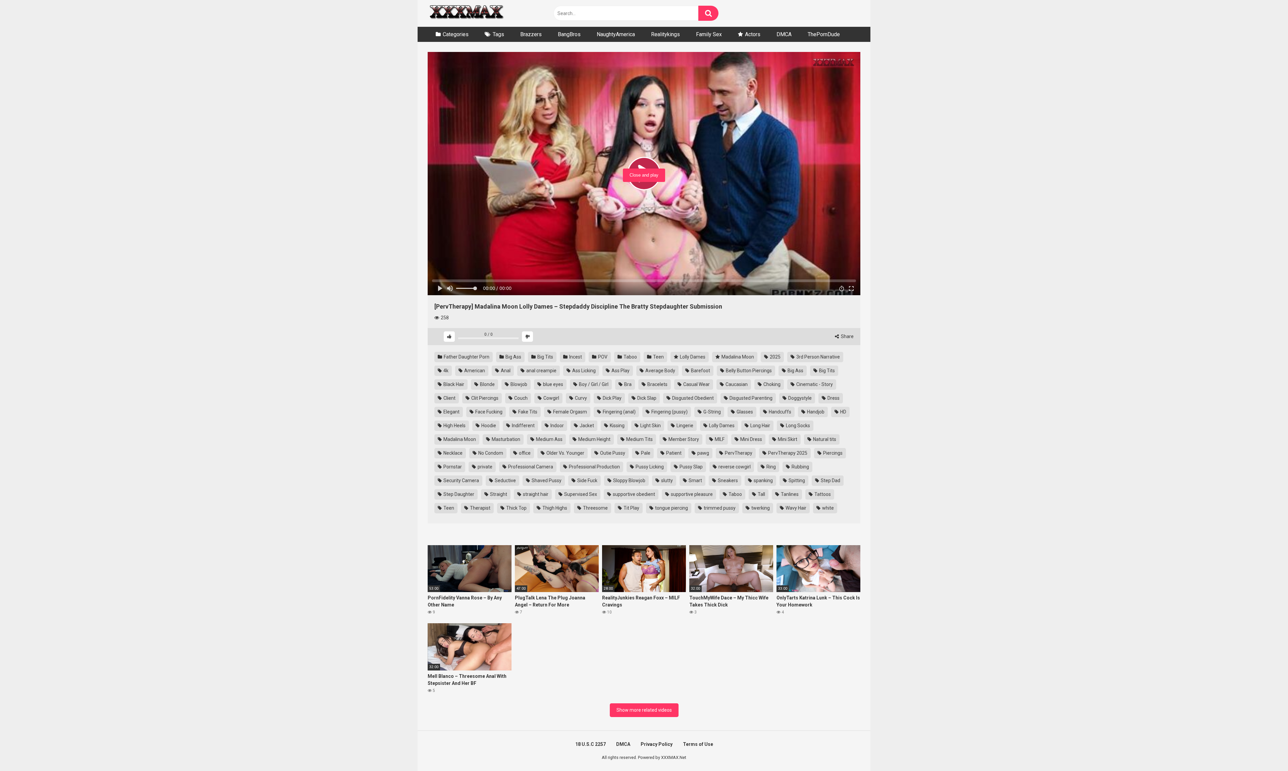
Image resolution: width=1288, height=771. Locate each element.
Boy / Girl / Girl (593, 384)
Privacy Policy (657, 744)
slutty (666, 480)
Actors (752, 34)
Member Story (683, 439)
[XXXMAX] (466, 13)
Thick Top (516, 508)
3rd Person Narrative (817, 357)
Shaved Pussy (546, 480)
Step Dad (830, 480)
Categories (456, 34)
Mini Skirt (787, 439)
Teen (658, 357)
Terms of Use (698, 744)
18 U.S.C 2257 (590, 744)
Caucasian (736, 384)
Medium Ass (548, 439)
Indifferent (523, 425)
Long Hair (759, 425)
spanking (763, 480)
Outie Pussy (612, 453)
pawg (702, 453)
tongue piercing (671, 508)
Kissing (617, 425)
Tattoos (822, 494)
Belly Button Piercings (748, 370)
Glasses (744, 411)
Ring (770, 466)
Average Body (659, 370)
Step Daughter (458, 494)
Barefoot (700, 370)
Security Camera (460, 480)
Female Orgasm (569, 411)
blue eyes (552, 384)
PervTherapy (738, 453)
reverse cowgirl (734, 466)
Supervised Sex (580, 494)
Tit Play (631, 508)
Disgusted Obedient (692, 398)
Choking (771, 384)
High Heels (454, 425)
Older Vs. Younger (564, 453)
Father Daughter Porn (466, 357)
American (474, 370)
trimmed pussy (719, 508)
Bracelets (656, 384)
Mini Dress (750, 439)
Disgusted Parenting (750, 398)
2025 (775, 357)
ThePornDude (824, 34)
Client (448, 398)
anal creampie (540, 370)
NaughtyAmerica (616, 34)
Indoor (556, 425)
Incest (575, 357)
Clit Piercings (484, 398)
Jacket (586, 425)
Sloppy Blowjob (628, 480)
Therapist (479, 508)
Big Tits (544, 357)
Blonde (487, 384)
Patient (673, 453)
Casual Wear (696, 384)
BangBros (569, 34)
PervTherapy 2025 (787, 453)
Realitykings (665, 34)
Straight (498, 494)
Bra (627, 384)
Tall (761, 494)
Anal (505, 370)
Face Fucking (488, 411)
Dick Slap (646, 398)
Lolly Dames (692, 357)
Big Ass (512, 357)
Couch (520, 398)
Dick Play (612, 398)
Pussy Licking (649, 466)
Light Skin (650, 425)
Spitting (796, 480)
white (827, 508)
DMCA (784, 34)
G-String (711, 411)
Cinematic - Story (814, 384)
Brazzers (531, 34)
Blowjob (518, 384)
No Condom (490, 453)
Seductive (505, 480)
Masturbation (505, 439)
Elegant (451, 411)
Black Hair (453, 384)
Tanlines (789, 494)
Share (847, 336)
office (524, 453)
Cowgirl (550, 398)
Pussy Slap (691, 466)
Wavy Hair (795, 508)
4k (445, 370)
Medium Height (593, 439)
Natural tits (824, 439)
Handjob (815, 411)
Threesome (595, 508)
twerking (760, 508)
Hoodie (488, 425)
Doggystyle (799, 398)
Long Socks (797, 425)
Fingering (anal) (619, 411)
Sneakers (727, 480)
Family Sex (709, 34)
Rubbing (800, 466)
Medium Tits (639, 439)
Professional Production (594, 466)
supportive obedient (633, 494)
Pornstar (452, 466)
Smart (695, 480)
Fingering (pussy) (669, 411)
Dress (833, 398)
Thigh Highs (554, 508)
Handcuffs (779, 411)
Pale (645, 453)
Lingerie (684, 425)
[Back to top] (1265, 751)
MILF (719, 439)
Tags (498, 34)
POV (602, 357)
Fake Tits (527, 411)
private (484, 466)
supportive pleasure (691, 494)
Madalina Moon (737, 357)
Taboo (630, 357)
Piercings (832, 453)
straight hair (535, 494)
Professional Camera (530, 466)
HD (842, 411)
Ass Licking (583, 370)
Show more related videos (644, 710)
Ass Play (620, 370)
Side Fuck (586, 480)
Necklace (452, 453)
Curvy (580, 398)
